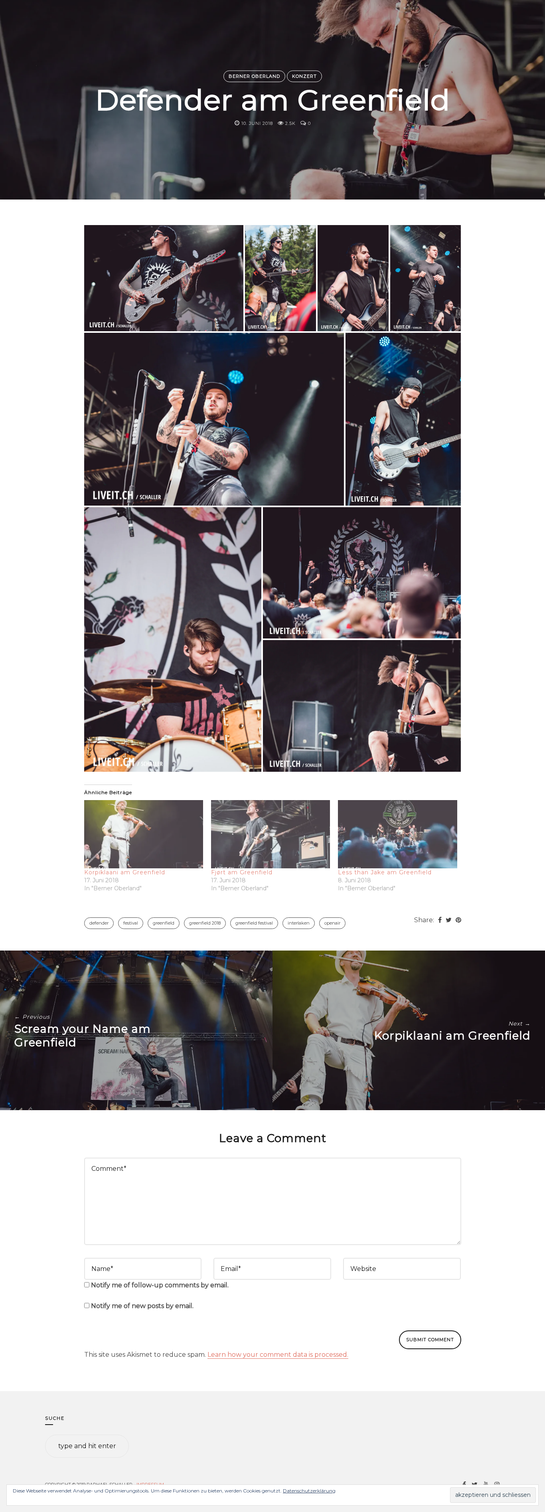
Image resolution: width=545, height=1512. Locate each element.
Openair (332, 923)
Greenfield (163, 923)
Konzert (304, 76)
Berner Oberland (254, 76)
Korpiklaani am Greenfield (124, 872)
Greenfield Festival (254, 923)
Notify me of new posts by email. (142, 1306)
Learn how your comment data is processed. (277, 1354)
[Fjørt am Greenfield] (270, 834)
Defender (99, 923)
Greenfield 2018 (205, 923)
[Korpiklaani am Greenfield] (143, 834)
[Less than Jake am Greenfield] (397, 834)
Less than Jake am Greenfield (385, 872)
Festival (130, 923)
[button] (163, 278)
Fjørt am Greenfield (241, 872)
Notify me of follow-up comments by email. (160, 1285)
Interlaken (299, 923)
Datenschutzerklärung (309, 1491)
